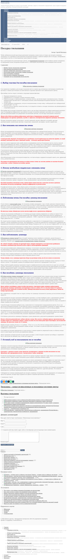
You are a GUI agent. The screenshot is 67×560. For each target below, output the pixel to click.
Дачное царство (5, 3)
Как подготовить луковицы (11, 73)
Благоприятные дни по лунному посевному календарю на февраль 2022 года (25, 500)
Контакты (6, 41)
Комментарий (4, 441)
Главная (6, 10)
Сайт (2, 426)
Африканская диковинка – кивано (34, 485)
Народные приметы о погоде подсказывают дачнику (33, 33)
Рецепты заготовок (26, 29)
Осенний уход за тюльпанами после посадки (16, 76)
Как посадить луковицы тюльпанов (14, 75)
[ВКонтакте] (2, 382)
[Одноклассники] (4, 382)
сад (6, 380)
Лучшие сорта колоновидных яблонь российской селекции (20, 495)
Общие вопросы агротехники (12, 461)
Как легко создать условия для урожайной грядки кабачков (20, 492)
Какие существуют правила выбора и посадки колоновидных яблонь (23, 493)
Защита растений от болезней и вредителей (16, 454)
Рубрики (6, 11)
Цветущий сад (11, 17)
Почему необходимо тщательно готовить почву (17, 70)
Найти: (3, 450)
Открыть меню (5, 1)
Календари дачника (12, 31)
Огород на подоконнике (14, 16)
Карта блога (7, 40)
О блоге (6, 38)
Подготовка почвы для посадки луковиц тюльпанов (18, 72)
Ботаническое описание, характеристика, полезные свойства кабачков (23, 497)
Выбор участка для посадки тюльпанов (15, 67)
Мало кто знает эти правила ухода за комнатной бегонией (20, 503)
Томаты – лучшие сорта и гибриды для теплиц (45, 474)
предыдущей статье (15, 204)
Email (3, 423)
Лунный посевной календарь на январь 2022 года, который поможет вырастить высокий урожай (31, 502)
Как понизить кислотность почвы (13, 69)
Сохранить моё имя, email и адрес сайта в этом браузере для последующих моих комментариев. (29, 430)
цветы (10, 380)
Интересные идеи (35, 36)
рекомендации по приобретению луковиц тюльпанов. (30, 241)
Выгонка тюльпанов (10, 394)
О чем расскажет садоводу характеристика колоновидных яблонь (22, 496)
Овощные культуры (36, 13)
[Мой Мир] (6, 382)
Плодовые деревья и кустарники (16, 19)
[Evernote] (11, 382)
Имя (2, 420)
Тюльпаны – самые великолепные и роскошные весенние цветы (29, 387)
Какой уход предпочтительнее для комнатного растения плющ (21, 499)
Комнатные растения (10, 459)
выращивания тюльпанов (37, 60)
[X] (8, 382)
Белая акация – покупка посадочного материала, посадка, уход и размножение (33, 476)
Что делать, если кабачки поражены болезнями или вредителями (22, 490)
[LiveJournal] (13, 382)
